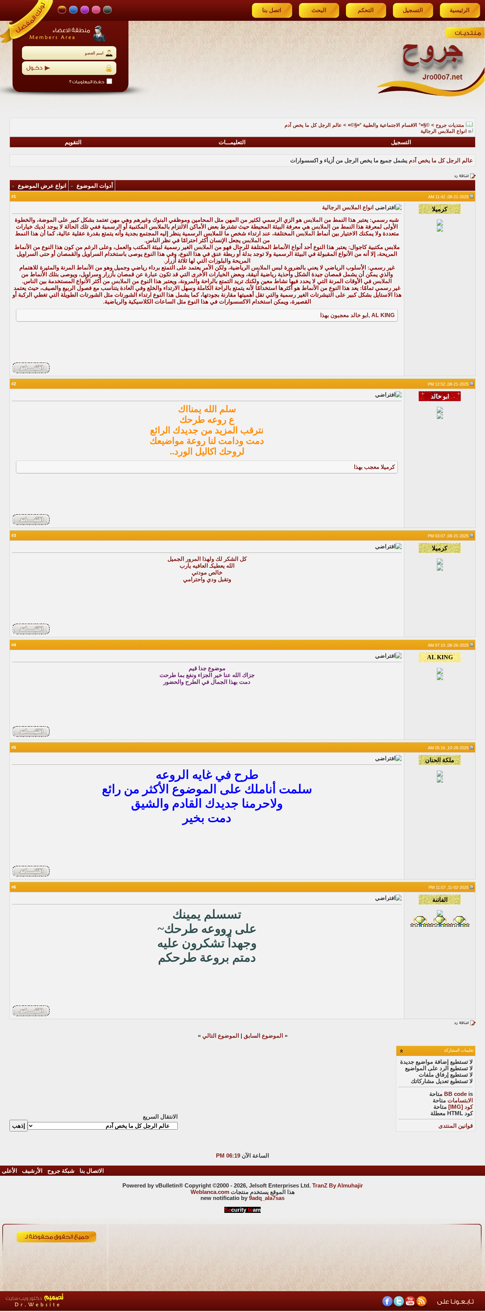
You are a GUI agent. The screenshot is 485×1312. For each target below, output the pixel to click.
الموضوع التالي (220, 1036)
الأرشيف (32, 1171)
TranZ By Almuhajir (337, 1186)
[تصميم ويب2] (70, 1309)
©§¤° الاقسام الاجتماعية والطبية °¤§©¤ (389, 125)
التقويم (73, 142)
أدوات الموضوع (95, 186)
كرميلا (388, 467)
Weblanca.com (210, 1192)
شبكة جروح (61, 1171)
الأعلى (9, 1171)
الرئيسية (459, 10)
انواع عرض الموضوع (42, 186)
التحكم (366, 10)
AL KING (383, 315)
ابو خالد (359, 315)
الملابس (313, 220)
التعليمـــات (232, 142)
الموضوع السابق (263, 1036)
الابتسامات (460, 1100)
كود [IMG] (460, 1107)
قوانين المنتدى (455, 1126)
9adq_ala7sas (267, 1198)
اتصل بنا (271, 10)
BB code (455, 1094)
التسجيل (413, 10)
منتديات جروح (450, 125)
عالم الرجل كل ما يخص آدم (313, 125)
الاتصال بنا (92, 1171)
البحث (318, 10)
